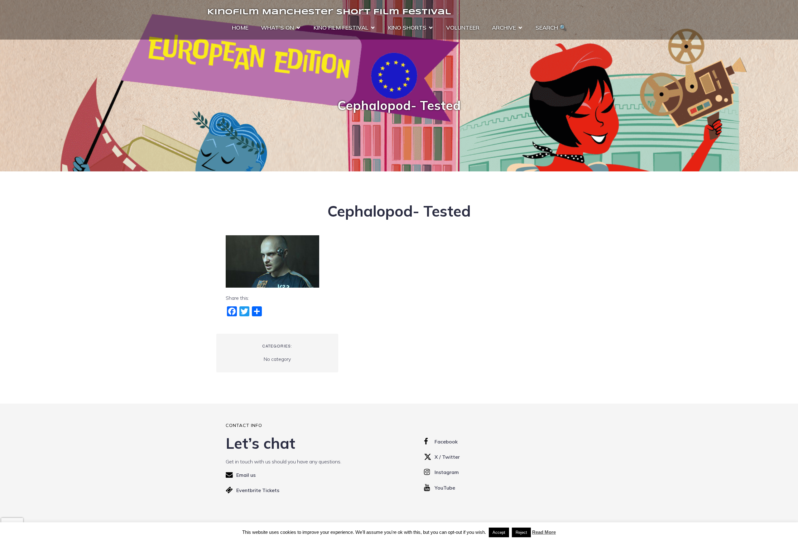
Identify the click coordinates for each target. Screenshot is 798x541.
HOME (240, 27)
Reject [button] (521, 532)
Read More (544, 532)
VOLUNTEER (462, 27)
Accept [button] (499, 532)
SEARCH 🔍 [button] (551, 27)
